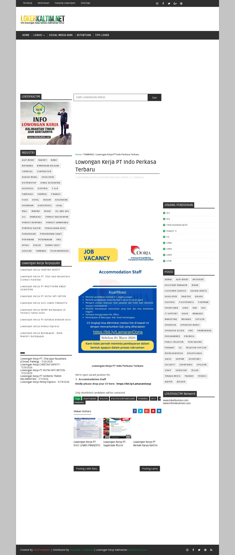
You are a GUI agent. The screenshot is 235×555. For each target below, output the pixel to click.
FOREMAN (203, 302)
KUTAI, (94, 177)
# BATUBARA (89, 398)
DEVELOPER (48, 177)
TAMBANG (41, 251)
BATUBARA (27, 166)
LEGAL (59, 205)
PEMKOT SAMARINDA (57, 222)
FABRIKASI (27, 194)
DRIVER (199, 296)
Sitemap (85, 3)
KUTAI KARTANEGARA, (109, 177)
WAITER (169, 381)
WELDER (181, 381)
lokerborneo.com (137, 549)
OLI (24, 217)
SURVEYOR (181, 370)
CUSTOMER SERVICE (175, 291)
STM (169, 261)
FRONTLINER (171, 308)
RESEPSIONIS (194, 353)
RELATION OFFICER (196, 347)
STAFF (168, 370)
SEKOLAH (27, 251)
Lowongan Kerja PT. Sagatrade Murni (114, 443)
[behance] (205, 3)
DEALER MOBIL (30, 177)
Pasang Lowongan (65, 3)
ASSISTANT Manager (176, 285)
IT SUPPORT (171, 313)
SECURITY (170, 364)
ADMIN (168, 279)
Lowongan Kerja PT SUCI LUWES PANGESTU (87, 443)
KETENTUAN (84, 35)
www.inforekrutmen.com (177, 403)
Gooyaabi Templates (81, 549)
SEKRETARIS (186, 364)
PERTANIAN (28, 239)
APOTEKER (198, 279)
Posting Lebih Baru (86, 468)
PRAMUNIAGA (204, 330)
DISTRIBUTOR (29, 183)
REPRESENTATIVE (174, 353)
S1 (168, 236)
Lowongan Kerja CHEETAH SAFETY (40, 269)
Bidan (195, 285)
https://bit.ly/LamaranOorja (133, 383)
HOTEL (35, 200)
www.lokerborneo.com (175, 400)
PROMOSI (189, 336)
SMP (169, 254)
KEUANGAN (28, 205)
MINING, (125, 177)
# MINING (143, 398)
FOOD (25, 200)
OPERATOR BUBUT (190, 325)
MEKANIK (186, 319)
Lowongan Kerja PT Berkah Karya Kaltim (145, 443)
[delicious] (211, 3)
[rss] (199, 3)
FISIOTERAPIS (186, 302)
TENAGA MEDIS (172, 376)
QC (180, 347)
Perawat (170, 347)
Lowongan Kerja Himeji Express (40, 326)
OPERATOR (170, 325)
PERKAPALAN (29, 234)
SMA (169, 242)
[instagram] (157, 3)
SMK (169, 248)
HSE (203, 308)
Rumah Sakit (52, 245)
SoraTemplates (41, 549)
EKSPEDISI (28, 188)
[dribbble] (193, 3)
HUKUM (47, 200)
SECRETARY (195, 359)
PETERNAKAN (45, 239)
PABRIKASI (35, 217)
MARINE (36, 211)
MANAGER (198, 313)
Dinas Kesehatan (50, 183)
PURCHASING (195, 342)
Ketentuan (43, 3)
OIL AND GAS (62, 211)
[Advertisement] (117, 66)
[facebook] (163, 3)
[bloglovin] (187, 3)
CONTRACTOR (44, 171)
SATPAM (180, 359)
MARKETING (171, 319)
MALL (24, 211)
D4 (168, 219)
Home (25, 35)
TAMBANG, (138, 177)
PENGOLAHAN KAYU (55, 228)
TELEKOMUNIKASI (59, 251)
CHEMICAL (27, 171)
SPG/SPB (202, 364)
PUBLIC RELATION (174, 342)
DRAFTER (186, 296)
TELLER (195, 370)
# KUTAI (104, 398)
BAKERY (43, 160)
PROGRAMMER (172, 336)
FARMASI (42, 194)
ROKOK (37, 245)
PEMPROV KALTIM (31, 228)
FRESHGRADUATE (177, 225)
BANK (54, 160)
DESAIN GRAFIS (199, 291)
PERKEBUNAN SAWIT (51, 234)
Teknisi (202, 376)
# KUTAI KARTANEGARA (123, 398)
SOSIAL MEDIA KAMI (61, 35)
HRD (195, 308)
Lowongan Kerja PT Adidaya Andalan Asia (45, 319)
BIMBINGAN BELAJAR (48, 166)
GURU (185, 308)
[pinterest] (181, 3)
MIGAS (47, 211)
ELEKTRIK (43, 188)
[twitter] (169, 3)
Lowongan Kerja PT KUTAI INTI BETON (43, 296)
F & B (55, 188)
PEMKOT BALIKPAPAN (57, 217)
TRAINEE (189, 376)
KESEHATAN (61, 200)
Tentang (27, 3)
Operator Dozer (174, 330)
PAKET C (172, 231)
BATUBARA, (84, 177)
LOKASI (38, 35)
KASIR (185, 313)
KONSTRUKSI (45, 205)
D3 (168, 213)
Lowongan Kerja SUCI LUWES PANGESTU (43, 303)
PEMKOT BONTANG (32, 222)
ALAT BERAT (28, 160)
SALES (168, 359)
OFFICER (200, 319)
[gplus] (175, 3)
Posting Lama (150, 468)
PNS (59, 239)
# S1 (153, 398)
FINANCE (56, 194)
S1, (131, 177)
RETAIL (25, 245)
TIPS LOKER (102, 35)
